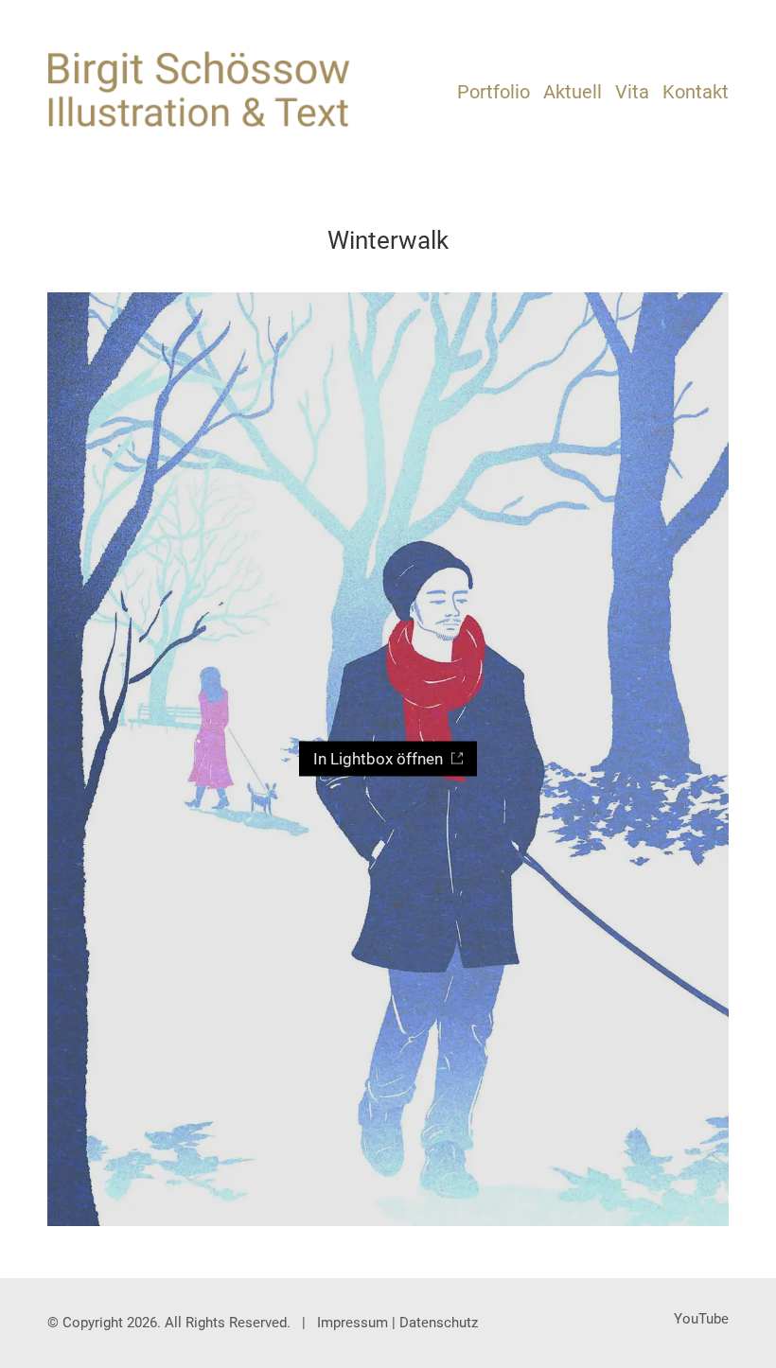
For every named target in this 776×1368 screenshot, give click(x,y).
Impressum (352, 1322)
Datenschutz (438, 1322)
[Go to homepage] (198, 89)
